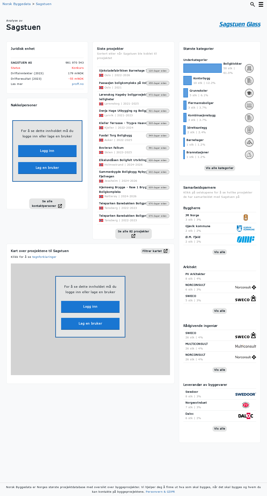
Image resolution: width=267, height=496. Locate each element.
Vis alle (219, 252)
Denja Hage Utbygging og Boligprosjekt (128, 110)
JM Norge (192, 215)
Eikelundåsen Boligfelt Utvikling (122, 160)
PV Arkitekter (195, 274)
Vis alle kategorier (220, 168)
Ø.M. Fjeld (192, 237)
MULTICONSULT (196, 343)
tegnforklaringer (44, 256)
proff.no (78, 84)
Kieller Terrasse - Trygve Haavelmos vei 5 (130, 123)
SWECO (190, 296)
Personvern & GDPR (160, 491)
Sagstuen (44, 4)
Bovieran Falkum (111, 147)
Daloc (189, 413)
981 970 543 (74, 62)
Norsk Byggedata (17, 4)
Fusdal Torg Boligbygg (115, 135)
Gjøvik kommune (197, 226)
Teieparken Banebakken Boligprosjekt (127, 203)
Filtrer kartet (152, 251)
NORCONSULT (195, 284)
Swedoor (191, 391)
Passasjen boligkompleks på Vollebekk (127, 82)
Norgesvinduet (196, 402)
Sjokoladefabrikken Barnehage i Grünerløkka (132, 70)
